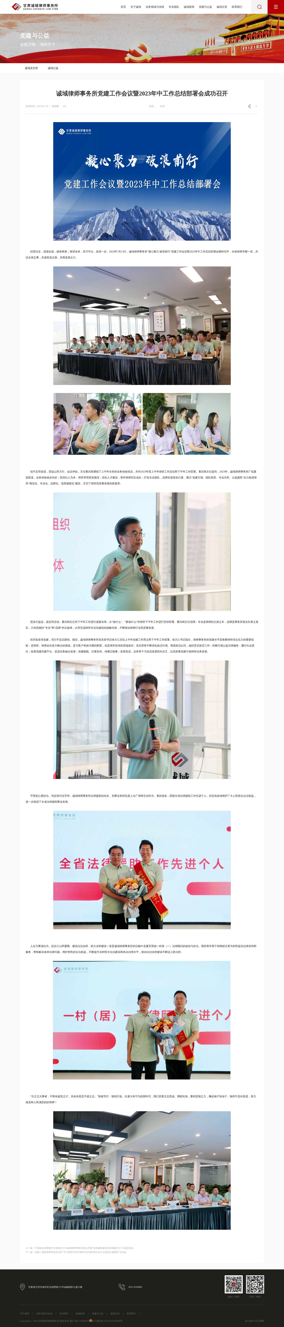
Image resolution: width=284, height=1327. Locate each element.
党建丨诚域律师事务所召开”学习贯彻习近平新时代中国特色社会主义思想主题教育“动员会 (81, 1252)
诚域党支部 (31, 68)
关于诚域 (135, 6)
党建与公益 (205, 6)
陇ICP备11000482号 (79, 1321)
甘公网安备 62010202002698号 (107, 1321)
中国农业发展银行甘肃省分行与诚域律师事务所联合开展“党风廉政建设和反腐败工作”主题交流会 (84, 1248)
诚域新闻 (189, 6)
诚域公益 (53, 68)
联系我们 (237, 6)
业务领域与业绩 (155, 6)
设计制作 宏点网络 (254, 1321)
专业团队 (174, 6)
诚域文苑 (222, 6)
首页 (123, 6)
